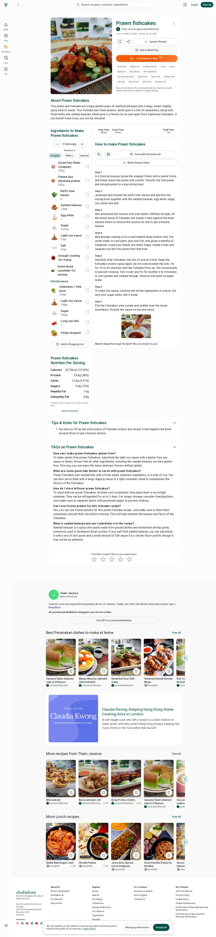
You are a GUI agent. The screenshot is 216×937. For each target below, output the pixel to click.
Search (95, 895)
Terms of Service (184, 891)
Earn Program (140, 895)
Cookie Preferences (185, 903)
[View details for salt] (54, 247)
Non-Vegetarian (150, 72)
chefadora (26, 892)
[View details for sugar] (54, 227)
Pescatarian (135, 72)
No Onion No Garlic (126, 77)
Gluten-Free (142, 77)
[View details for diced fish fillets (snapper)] (53, 166)
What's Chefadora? (60, 891)
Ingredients (98, 915)
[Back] (18, 4)
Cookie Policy (182, 899)
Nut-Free (121, 82)
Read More (55, 607)
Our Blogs (97, 899)
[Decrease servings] (57, 144)
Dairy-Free (155, 77)
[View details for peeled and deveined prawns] (53, 180)
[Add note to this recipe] (98, 154)
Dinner (172, 67)
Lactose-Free (169, 77)
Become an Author (143, 891)
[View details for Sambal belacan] (54, 207)
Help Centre (56, 903)
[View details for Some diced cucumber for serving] (53, 270)
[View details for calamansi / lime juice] (54, 290)
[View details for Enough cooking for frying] (53, 258)
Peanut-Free (134, 82)
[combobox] (117, 5)
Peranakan (122, 67)
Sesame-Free (160, 82)
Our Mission (57, 899)
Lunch (163, 67)
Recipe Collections (101, 907)
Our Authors (98, 911)
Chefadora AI (57, 895)
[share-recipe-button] (128, 41)
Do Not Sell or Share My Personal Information (192, 908)
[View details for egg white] (54, 217)
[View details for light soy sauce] (54, 237)
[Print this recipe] (108, 154)
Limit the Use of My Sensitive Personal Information (190, 915)
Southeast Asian (150, 67)
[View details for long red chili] (54, 323)
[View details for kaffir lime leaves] (54, 194)
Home (95, 891)
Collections (98, 903)
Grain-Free (147, 82)
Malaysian (135, 67)
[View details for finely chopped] (54, 333)
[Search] (77, 4)
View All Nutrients (69, 411)
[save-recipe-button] (120, 41)
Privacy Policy (183, 895)
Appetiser (122, 72)
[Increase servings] (82, 144)
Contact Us (139, 899)
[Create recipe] (185, 4)
